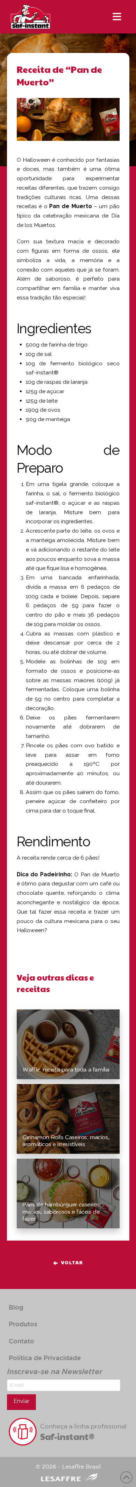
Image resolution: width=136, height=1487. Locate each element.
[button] (117, 16)
